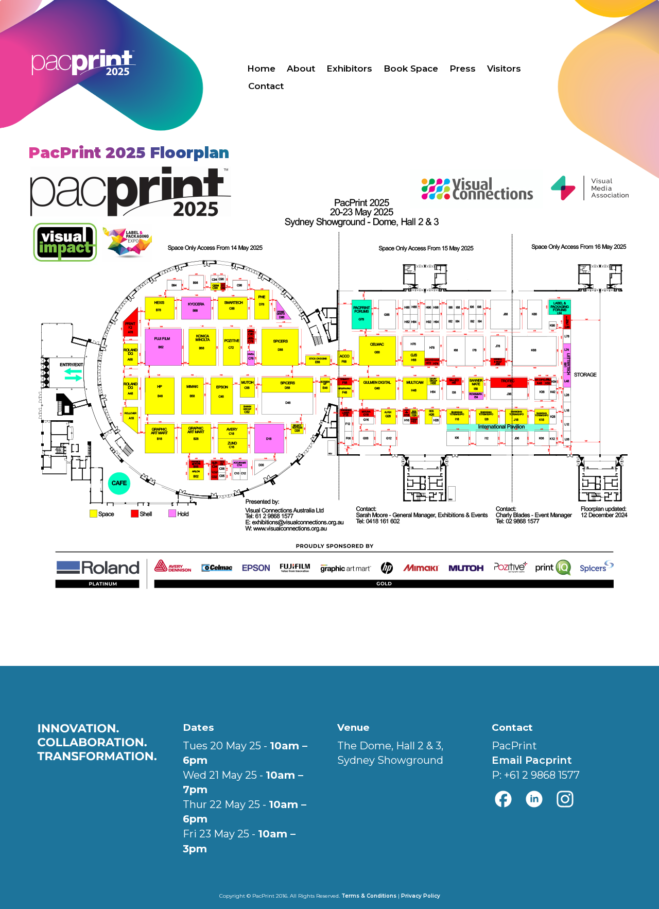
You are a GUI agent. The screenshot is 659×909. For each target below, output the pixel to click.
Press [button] (462, 68)
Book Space (411, 68)
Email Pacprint (532, 760)
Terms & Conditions (368, 896)
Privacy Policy (420, 896)
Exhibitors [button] (349, 68)
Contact (266, 86)
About (301, 68)
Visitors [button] (504, 68)
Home (261, 68)
